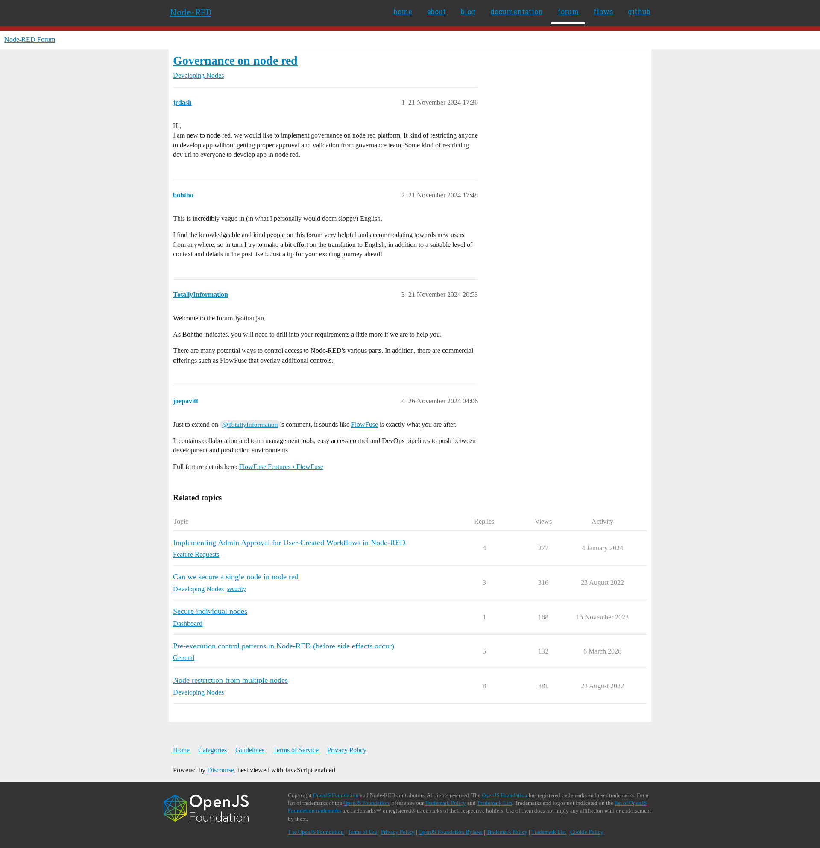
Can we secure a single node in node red (236, 576)
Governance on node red (235, 60)
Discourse (220, 770)
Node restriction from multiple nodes (230, 680)
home (402, 11)
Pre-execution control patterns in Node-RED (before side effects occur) (283, 646)
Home (181, 750)
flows (603, 11)
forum (568, 11)
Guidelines (249, 750)
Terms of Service (296, 750)
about (436, 11)
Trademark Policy (445, 803)
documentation (516, 11)
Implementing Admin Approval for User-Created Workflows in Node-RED (289, 542)
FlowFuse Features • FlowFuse (281, 466)
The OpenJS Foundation (316, 832)
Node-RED (190, 12)
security (236, 589)
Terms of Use (362, 832)
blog (468, 11)
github (639, 11)
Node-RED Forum (29, 39)
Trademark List (494, 803)
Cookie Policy (586, 832)
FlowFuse (364, 424)
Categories (212, 750)
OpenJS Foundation (336, 795)
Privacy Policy (346, 750)
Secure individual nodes (210, 611)
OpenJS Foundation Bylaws (451, 832)
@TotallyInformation (250, 424)
